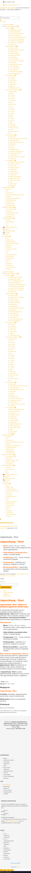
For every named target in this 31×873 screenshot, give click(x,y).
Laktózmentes (13, 174)
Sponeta (8, 260)
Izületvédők (12, 144)
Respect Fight (9, 256)
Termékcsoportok (10, 135)
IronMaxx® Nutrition (11, 249)
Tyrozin (11, 129)
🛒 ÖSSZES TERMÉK (8, 24)
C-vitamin (12, 109)
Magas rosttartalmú (15, 178)
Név (2, 811)
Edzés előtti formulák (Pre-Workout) (19, 138)
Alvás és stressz (14, 51)
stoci (7, 261)
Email (2, 814)
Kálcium (12, 117)
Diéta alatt (12, 77)
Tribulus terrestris (14, 127)
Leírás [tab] (4, 590)
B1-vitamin (12, 95)
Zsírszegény (13, 185)
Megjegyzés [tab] (6, 594)
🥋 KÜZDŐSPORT (7, 187)
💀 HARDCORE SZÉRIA (9, 231)
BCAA (11, 102)
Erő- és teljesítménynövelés (17, 33)
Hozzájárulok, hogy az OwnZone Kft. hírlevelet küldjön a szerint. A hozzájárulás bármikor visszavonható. (14, 821)
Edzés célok (9, 28)
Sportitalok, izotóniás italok (16, 151)
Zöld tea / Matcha (14, 131)
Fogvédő (8, 196)
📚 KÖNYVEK (6, 232)
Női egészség (13, 62)
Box (7, 191)
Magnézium (12, 124)
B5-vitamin (12, 97)
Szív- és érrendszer (14, 68)
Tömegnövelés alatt (15, 88)
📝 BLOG (5, 234)
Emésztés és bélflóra (15, 55)
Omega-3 (12, 147)
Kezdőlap (2, 526)
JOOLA (8, 251)
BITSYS (18, 867)
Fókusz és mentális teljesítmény (18, 37)
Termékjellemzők (10, 160)
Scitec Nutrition (10, 258)
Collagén (12, 107)
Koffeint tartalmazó (14, 173)
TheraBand (9, 263)
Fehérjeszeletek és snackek (17, 142)
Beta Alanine (13, 104)
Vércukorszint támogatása (16, 71)
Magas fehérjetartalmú (15, 176)
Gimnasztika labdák (11, 209)
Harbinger (8, 245)
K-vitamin (12, 118)
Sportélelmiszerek (14, 149)
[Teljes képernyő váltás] (5, 870)
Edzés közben (13, 80)
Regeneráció (13, 44)
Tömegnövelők (13, 155)
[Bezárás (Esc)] (12, 870)
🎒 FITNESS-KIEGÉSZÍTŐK (10, 227)
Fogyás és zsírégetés (15, 35)
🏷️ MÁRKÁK (6, 236)
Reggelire (12, 86)
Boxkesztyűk (9, 193)
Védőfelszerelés (10, 203)
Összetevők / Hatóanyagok (13, 89)
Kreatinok (12, 145)
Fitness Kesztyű (10, 221)
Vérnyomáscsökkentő (15, 73)
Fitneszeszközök (10, 214)
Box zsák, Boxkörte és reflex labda (15, 194)
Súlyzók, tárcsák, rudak (12, 212)
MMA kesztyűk (10, 202)
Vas (10, 133)
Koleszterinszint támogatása (17, 60)
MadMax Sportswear (11, 254)
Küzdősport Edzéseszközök (13, 198)
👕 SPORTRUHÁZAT (8, 218)
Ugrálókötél (9, 216)
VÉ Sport (8, 269)
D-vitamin (12, 111)
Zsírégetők (12, 158)
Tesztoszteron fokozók (15, 153)
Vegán (11, 182)
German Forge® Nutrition (12, 243)
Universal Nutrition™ (11, 267)
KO (7, 252)
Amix (7, 238)
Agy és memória (14, 48)
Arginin (11, 93)
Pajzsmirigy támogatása (16, 64)
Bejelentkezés (7, 784)
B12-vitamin (13, 100)
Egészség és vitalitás (15, 31)
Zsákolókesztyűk (10, 205)
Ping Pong (9, 211)
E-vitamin (12, 113)
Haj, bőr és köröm (14, 59)
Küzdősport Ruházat (11, 200)
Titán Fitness (9, 265)
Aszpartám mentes (14, 164)
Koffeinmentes (13, 171)
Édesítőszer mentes (15, 167)
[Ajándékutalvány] (0, 519)
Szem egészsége (14, 66)
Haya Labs (9, 247)
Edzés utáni (12, 82)
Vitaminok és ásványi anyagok (17, 156)
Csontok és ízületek (14, 53)
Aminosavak (13, 136)
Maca (11, 122)
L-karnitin (12, 120)
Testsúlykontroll (14, 69)
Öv (7, 223)
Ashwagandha (13, 91)
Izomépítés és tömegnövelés (17, 40)
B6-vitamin (12, 98)
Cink (11, 106)
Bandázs (8, 189)
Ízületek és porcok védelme (17, 42)
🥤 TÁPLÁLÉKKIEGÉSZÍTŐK (10, 26)
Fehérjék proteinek (14, 140)
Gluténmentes (13, 169)
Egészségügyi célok (11, 46)
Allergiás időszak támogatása (17, 50)
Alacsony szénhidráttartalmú (17, 162)
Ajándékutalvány (6, 523)
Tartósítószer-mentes (15, 180)
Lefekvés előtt (13, 84)
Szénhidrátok (13, 126)
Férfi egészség (13, 57)
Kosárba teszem (6, 587)
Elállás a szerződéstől (5, 872)
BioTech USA (9, 240)
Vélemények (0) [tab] (7, 596)
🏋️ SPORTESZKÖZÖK (8, 207)
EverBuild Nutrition (11, 241)
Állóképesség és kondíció (16, 30)
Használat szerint (10, 75)
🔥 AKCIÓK (6, 229)
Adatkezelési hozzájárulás (7, 817)
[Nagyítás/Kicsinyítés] (1, 870)
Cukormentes (13, 165)
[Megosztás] (8, 870)
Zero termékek (13, 183)
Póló (7, 225)
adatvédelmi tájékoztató (12, 821)
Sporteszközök (9, 526)
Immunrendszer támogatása (17, 39)
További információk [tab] (8, 592)
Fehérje (11, 115)
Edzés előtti (12, 79)
